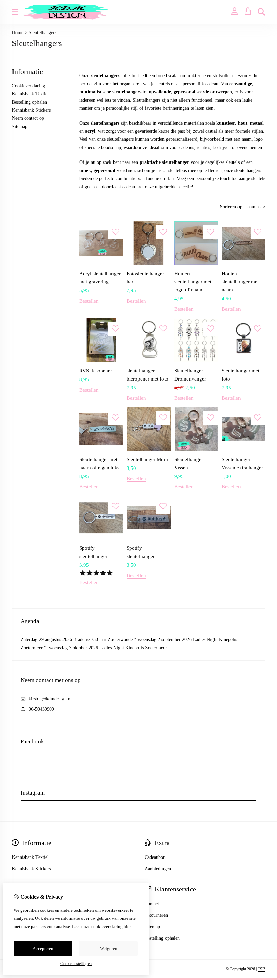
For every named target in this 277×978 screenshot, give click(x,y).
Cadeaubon (155, 857)
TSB (261, 968)
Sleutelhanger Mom (147, 459)
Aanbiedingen (158, 868)
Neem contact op (28, 118)
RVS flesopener (95, 370)
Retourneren (156, 915)
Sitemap (19, 126)
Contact (152, 903)
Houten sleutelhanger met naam (240, 281)
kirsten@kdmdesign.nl (50, 698)
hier (127, 926)
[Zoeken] (261, 12)
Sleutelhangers (42, 32)
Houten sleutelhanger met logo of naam (192, 281)
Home (17, 32)
